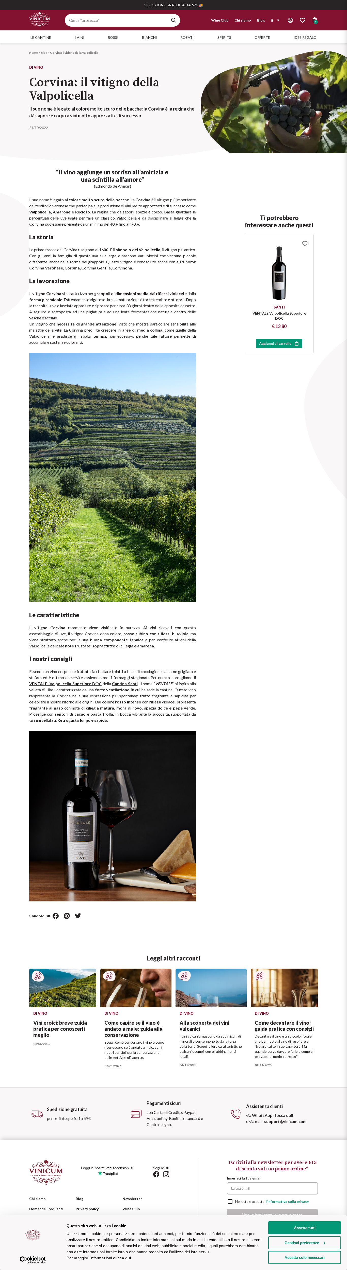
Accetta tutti (305, 1228)
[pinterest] (67, 916)
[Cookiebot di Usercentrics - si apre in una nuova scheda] (33, 1260)
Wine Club (219, 20)
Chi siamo (242, 20)
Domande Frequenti (46, 1209)
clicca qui (122, 1258)
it (272, 20)
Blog (261, 20)
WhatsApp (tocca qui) (272, 1115)
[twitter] (78, 916)
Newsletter (132, 1198)
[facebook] (56, 916)
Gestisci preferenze (302, 1243)
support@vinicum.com (285, 1121)
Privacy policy (87, 1209)
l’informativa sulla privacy (287, 1201)
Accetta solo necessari (305, 1257)
